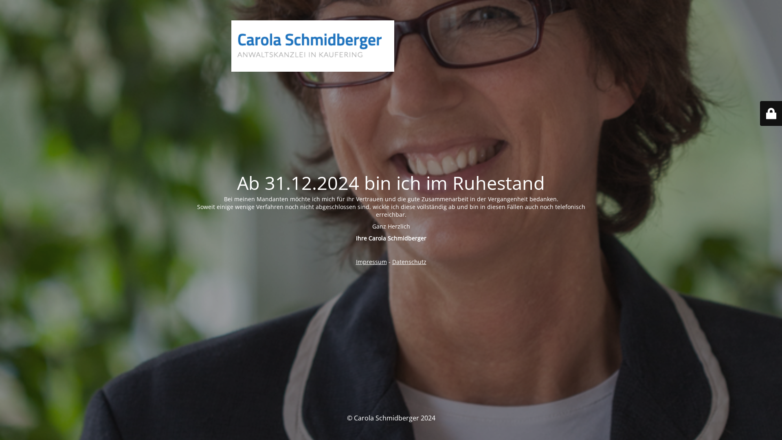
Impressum (371, 262)
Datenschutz (409, 262)
